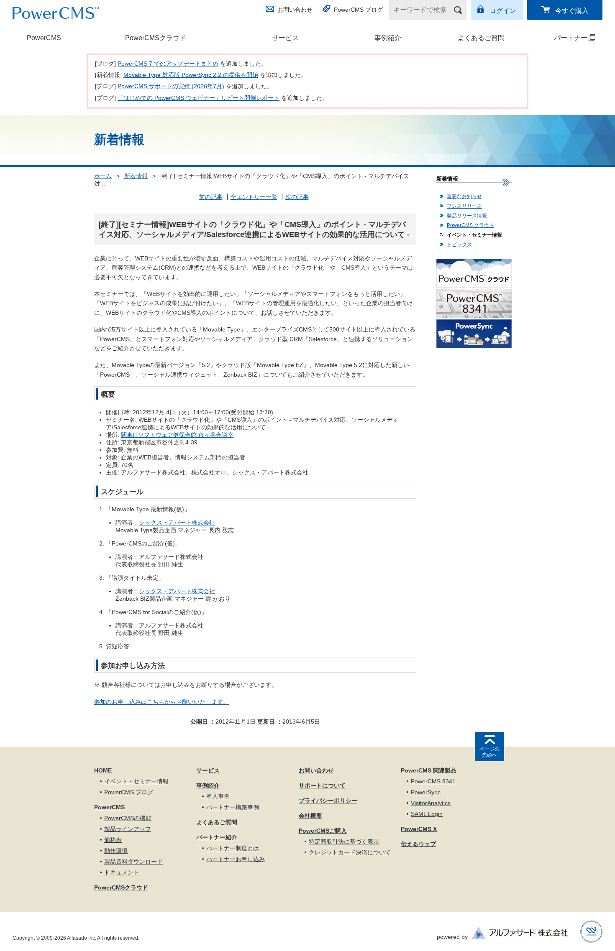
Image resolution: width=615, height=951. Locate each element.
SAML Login (427, 814)
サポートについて (322, 785)
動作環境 (116, 850)
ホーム (103, 176)
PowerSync (426, 792)
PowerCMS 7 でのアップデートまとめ (168, 63)
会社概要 (310, 815)
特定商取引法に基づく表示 (344, 841)
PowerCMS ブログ (358, 9)
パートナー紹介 (216, 837)
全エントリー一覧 (254, 197)
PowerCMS (44, 37)
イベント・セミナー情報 (474, 235)
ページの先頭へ (489, 752)
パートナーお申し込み (235, 859)
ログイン (502, 10)
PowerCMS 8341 (433, 781)
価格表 (113, 839)
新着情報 (136, 176)
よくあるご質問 (481, 37)
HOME (103, 770)
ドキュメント (121, 872)
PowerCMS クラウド (470, 225)
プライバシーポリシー (328, 800)
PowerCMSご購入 (323, 830)
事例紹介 (387, 37)
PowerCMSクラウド (155, 37)
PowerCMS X (419, 829)
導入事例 (218, 796)
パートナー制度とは (232, 848)
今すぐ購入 (572, 10)
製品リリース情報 (467, 216)
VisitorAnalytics (431, 803)
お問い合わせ (295, 9)
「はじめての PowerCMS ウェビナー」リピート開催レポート (198, 97)
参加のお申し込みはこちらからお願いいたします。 (161, 702)
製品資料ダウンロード (133, 861)
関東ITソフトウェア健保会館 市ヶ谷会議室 (177, 434)
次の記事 (297, 197)
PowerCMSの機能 (127, 818)
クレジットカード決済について (350, 852)
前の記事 (211, 197)
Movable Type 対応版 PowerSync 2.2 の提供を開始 (190, 74)
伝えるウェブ (418, 844)
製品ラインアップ (127, 829)
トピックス (459, 244)
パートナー (560, 37)
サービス (285, 37)
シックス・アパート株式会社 (177, 522)
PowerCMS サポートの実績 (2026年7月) (171, 86)
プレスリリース (464, 206)
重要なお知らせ (464, 196)
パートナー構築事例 (232, 807)
